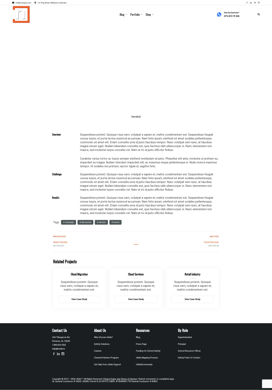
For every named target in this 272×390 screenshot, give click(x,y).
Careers (97, 351)
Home (115, 74)
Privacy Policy (110, 379)
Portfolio (135, 14)
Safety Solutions (102, 344)
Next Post (214, 237)
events (116, 222)
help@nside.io (58, 348)
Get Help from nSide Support (107, 364)
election (102, 222)
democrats (86, 222)
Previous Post (59, 237)
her (171, 379)
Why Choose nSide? (103, 337)
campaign (69, 222)
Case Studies (130, 74)
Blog (122, 14)
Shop (148, 14)
